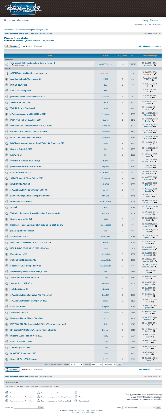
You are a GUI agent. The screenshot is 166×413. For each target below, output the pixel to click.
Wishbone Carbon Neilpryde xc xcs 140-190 (30, 242)
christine (50, 41)
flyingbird (105, 307)
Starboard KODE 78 (19, 237)
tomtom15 (105, 318)
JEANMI (105, 289)
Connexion (10, 21)
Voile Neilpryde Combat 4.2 (22, 108)
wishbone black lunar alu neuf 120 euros (28, 131)
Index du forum (11, 33)
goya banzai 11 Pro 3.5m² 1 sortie (25, 166)
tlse (105, 85)
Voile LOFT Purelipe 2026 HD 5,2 (25, 161)
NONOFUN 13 (105, 161)
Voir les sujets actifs (40, 30)
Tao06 (105, 359)
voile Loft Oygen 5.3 (19, 289)
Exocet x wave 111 (18, 254)
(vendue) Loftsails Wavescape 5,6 (26, 79)
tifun (105, 231)
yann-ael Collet (105, 260)
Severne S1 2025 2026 (20, 102)
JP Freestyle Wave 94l (20, 347)
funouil (105, 143)
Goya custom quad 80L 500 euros (25, 137)
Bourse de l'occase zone (28, 33)
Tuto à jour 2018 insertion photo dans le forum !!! (32, 63)
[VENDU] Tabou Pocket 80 (22, 231)
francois (36, 41)
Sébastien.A (105, 178)
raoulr (105, 301)
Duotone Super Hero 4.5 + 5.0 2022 (26, 336)
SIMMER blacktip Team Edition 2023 (26, 178)
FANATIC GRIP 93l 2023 (21, 342)
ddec (105, 149)
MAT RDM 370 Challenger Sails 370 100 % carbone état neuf (38, 324)
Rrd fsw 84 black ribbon (21, 202)
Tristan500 (105, 126)
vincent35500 (105, 225)
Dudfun (105, 120)
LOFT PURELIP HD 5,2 (20, 172)
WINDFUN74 (105, 202)
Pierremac (105, 114)
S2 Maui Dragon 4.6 (19, 312)
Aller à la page (144, 46)
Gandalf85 (105, 254)
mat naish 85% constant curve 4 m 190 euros (31, 126)
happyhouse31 (148, 249)
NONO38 (105, 184)
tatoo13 (105, 190)
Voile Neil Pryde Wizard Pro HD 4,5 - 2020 (29, 272)
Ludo (43, 41)
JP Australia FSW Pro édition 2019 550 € (28, 190)
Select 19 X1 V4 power (20, 91)
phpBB (72, 410)
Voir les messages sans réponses (17, 30)
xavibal (105, 102)
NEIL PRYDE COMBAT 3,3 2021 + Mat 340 (29, 248)
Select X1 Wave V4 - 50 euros (23, 359)
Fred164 (105, 213)
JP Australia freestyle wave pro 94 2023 (28, 301)
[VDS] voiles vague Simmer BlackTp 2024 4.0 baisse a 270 (37, 143)
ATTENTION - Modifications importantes (28, 73)
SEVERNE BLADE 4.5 (20, 184)
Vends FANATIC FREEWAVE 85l (24, 277)
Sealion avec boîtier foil (21, 219)
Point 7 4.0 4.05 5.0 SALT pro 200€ (26, 120)
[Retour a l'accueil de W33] (23, 15)
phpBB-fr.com (89, 412)
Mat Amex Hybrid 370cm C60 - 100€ (27, 318)
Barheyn (105, 330)
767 (105, 324)
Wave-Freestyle (46, 33)
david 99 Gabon (105, 64)
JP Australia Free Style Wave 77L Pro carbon (31, 295)
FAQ (146, 21)
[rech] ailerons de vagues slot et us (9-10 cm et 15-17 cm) (36, 225)
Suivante (157, 46)
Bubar (105, 242)
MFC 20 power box (18, 85)
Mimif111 (105, 196)
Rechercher (157, 21)
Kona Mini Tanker (18, 307)
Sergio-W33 (105, 73)
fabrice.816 (105, 237)
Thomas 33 (20, 41)
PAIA (148, 278)
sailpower (105, 167)
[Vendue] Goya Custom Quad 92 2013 (27, 96)
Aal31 (105, 248)
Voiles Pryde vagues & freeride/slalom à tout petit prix (35, 213)
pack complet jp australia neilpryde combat (30, 196)
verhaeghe (148, 65)
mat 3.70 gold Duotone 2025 (23, 260)
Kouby (105, 336)
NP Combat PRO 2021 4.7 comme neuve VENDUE (33, 330)
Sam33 (29, 41)
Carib (105, 219)
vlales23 (105, 283)
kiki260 (105, 108)
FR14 (105, 79)
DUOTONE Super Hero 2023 (23, 353)
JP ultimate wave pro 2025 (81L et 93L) (28, 114)
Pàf (105, 207)
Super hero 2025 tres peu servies (25, 266)
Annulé (13, 207)
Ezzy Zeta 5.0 (16, 155)
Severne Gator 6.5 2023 (21, 149)
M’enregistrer (24, 21)
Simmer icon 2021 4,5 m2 (22, 283)
